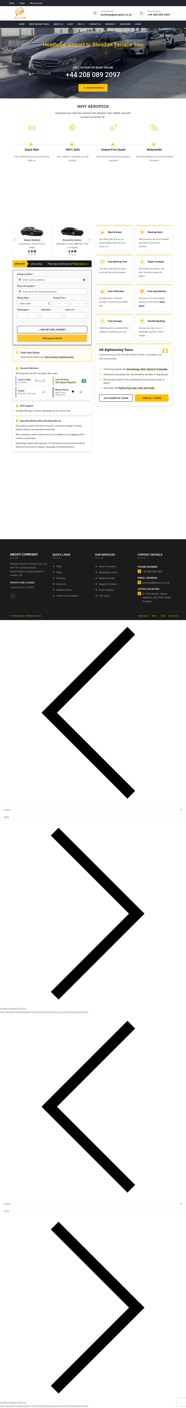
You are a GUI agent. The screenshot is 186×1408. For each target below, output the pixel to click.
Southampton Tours (116, 398)
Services (60, 578)
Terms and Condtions (67, 595)
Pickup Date (23, 298)
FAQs (11, 3)
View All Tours (152, 398)
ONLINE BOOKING (94, 88)
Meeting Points (63, 589)
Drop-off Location (26, 286)
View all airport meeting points (59, 356)
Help (80, 24)
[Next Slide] (89, 239)
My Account (36, 3)
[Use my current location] (84, 280)
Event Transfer (106, 589)
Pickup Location (25, 274)
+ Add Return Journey (52, 329)
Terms (154, 616)
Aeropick (20, 616)
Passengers (23, 309)
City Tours (104, 595)
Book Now (125, 24)
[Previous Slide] (14, 239)
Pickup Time (60, 298)
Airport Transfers (107, 566)
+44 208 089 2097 (158, 14)
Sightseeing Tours (39, 24)
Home (22, 24)
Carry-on (70, 309)
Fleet (22, 3)
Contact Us (95, 24)
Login (138, 24)
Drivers (109, 24)
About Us (58, 24)
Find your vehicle (52, 338)
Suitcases (46, 309)
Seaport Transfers (108, 584)
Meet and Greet (107, 578)
